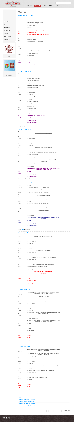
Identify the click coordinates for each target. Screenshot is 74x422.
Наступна (55, 410)
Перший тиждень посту (25, 182)
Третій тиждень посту (24, 71)
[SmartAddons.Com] (14, 4)
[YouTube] (4, 418)
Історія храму (6, 21)
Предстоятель (6, 11)
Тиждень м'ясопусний (24, 289)
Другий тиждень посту (24, 129)
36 (38, 410)
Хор (5, 24)
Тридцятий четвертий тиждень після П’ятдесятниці (27, 401)
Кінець (60, 410)
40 (47, 410)
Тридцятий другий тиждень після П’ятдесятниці (27, 405)
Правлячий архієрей (8, 15)
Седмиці (23, 126)
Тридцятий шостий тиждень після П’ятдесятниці (27, 397)
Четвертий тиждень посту (25, 15)
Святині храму (7, 30)
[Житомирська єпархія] (9, 65)
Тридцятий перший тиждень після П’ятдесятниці (27, 407)
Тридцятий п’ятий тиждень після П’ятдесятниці (27, 399)
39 (45, 410)
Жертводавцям (7, 39)
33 (31, 410)
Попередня (27, 410)
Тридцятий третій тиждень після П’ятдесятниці (27, 403)
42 (52, 410)
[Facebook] (6, 418)
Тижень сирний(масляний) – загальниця (29, 233)
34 (33, 410)
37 (40, 410)
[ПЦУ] (9, 48)
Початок (22, 410)
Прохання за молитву (8, 36)
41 (49, 410)
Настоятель (6, 18)
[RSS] (9, 418)
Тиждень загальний (24, 346)
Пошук (70, 3)
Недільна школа (7, 27)
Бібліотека (6, 33)
